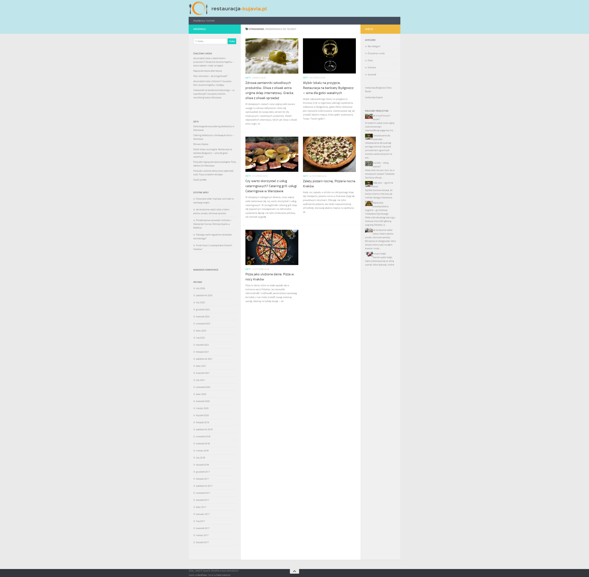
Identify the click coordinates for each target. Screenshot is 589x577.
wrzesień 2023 (203, 323)
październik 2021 (204, 359)
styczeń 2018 (202, 464)
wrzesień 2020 (203, 387)
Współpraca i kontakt (204, 20)
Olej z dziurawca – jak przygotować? (210, 76)
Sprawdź (372, 74)
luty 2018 (200, 457)
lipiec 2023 (201, 330)
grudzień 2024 (203, 309)
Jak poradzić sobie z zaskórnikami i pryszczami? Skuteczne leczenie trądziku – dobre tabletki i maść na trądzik (213, 62)
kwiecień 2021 (203, 373)
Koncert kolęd (379, 253)
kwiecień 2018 (203, 443)
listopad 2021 (202, 351)
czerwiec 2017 (203, 514)
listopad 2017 (202, 478)
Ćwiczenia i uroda (376, 53)
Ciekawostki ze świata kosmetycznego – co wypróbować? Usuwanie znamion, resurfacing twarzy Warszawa (214, 94)
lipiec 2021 (201, 366)
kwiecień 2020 (203, 401)
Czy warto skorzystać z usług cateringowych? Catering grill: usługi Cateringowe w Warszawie (271, 186)
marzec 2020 (202, 408)
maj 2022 (200, 337)
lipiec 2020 (201, 394)
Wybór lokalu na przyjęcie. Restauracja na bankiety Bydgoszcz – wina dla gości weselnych (328, 88)
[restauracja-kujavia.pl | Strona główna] (229, 8)
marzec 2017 (202, 535)
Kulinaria (372, 67)
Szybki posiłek (200, 179)
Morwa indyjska (200, 144)
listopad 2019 (202, 422)
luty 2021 (200, 380)
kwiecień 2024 (203, 316)
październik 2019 (204, 429)
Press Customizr (223, 575)
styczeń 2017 (202, 542)
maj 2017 (200, 521)
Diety (248, 78)
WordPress (202, 575)
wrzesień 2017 (203, 493)
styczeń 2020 (202, 415)
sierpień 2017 (202, 500)
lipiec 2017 (201, 507)
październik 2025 (204, 295)
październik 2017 (204, 486)
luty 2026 (200, 288)
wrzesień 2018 (203, 436)
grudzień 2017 (203, 471)
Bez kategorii (374, 46)
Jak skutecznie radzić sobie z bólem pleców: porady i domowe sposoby (379, 234)
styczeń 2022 (202, 344)
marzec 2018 (202, 450)
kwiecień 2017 (203, 528)
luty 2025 (200, 302)
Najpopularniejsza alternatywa (207, 70)
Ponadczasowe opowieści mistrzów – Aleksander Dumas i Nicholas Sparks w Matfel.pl (212, 224)
